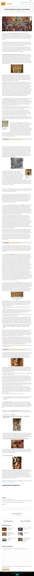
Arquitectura (5, 510)
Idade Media (4, 18)
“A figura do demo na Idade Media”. (9, 481)
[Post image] (4, 529)
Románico (31, 510)
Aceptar (17, 574)
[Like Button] (3, 504)
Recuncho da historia (5, 19)
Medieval (26, 510)
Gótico (21, 510)
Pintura (28, 510)
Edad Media (4, 17)
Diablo (17, 510)
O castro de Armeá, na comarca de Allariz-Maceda (27, 539)
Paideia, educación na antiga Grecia (10, 529)
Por (26, 508)
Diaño (19, 510)
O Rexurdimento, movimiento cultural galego (10, 533)
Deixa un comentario (19, 509)
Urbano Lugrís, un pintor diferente (11, 539)
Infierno (23, 510)
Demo (15, 510)
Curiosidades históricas (11, 510)
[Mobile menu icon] (32, 3)
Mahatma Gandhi (26, 532)
